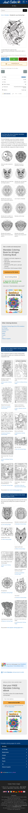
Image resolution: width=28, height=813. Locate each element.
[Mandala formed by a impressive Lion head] (21, 162)
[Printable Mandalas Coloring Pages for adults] (2, 672)
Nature (3, 333)
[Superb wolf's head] (21, 545)
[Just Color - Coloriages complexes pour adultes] (8, 791)
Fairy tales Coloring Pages (7, 485)
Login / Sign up (24, 2)
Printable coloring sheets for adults (13, 672)
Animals (4, 331)
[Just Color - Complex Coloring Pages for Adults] (5, 791)
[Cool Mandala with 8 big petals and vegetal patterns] (7, 588)
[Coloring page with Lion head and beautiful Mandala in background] (7, 196)
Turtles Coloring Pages (6, 539)
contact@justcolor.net (16, 806)
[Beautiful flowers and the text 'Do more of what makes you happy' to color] (21, 617)
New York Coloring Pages (21, 449)
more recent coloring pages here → (15, 490)
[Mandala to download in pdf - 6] (21, 520)
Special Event (5, 329)
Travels (3, 335)
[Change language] (26, 2)
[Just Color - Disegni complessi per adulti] (11, 791)
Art (2, 336)
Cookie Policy (16, 788)
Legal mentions (10, 788)
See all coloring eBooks (11, 277)
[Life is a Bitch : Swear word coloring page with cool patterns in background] (7, 559)
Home (2, 15)
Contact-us (5, 788)
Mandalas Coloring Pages (21, 523)
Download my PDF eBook (11, 272)
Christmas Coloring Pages (21, 597)
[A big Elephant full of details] (7, 617)
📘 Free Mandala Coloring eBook (8, 772)
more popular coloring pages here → (15, 627)
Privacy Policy (11, 706)
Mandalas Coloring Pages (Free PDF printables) (13, 326)
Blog (21, 786)
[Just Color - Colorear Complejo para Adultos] (14, 791)
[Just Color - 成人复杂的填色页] (21, 791)
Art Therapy (4, 328)
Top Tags (24, 786)
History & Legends (6, 338)
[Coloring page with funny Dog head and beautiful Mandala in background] (21, 179)
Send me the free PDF (14, 702)
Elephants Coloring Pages (7, 621)
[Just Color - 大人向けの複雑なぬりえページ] (24, 791)
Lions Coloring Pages (6, 524)
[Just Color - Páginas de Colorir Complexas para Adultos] (19, 791)
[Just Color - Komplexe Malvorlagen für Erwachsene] (16, 791)
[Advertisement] (14, 113)
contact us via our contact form (21, 805)
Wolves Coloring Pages (20, 548)
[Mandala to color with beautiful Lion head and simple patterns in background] (7, 214)
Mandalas (7, 15)
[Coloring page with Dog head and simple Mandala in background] (7, 179)
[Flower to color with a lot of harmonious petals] (21, 567)
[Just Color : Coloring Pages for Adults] (12, 1)
